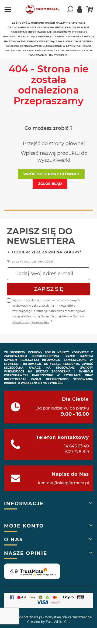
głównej (75, 143)
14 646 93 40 (76, 445)
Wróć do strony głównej (51, 174)
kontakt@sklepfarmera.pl (63, 482)
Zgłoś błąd (50, 183)
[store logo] (44, 9)
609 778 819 (77, 451)
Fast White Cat (58, 622)
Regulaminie (40, 322)
